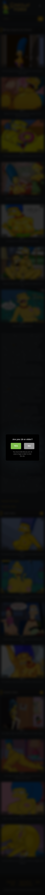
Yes (16, 446)
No (29, 446)
